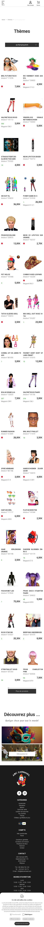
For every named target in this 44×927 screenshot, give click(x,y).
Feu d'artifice (22, 813)
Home (3, 19)
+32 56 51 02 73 (24, 869)
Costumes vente (22, 809)
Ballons (22, 807)
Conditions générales (22, 840)
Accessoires (22, 803)
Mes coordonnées (22, 833)
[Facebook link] (20, 793)
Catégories (22, 800)
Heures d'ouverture (22, 877)
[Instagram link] (25, 793)
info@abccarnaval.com (24, 871)
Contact (22, 848)
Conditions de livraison (22, 842)
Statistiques (28, 914)
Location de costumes (22, 811)
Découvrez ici (22, 754)
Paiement (22, 846)
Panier (22, 835)
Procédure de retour (22, 844)
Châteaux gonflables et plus (22, 818)
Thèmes (10, 19)
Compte (22, 830)
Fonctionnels (16, 914)
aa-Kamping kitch (22, 45)
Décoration (22, 805)
